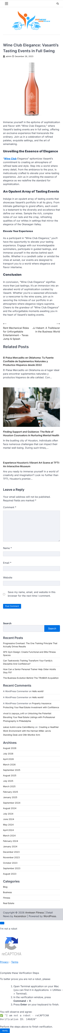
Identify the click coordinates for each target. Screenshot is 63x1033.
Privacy (4, 962)
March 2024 (9, 835)
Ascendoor (20, 916)
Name (7, 548)
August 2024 (9, 808)
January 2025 (10, 797)
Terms (14, 962)
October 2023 (10, 863)
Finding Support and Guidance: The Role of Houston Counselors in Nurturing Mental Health (31, 433)
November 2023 (11, 857)
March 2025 (9, 786)
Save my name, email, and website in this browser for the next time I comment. (31, 594)
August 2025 (9, 775)
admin (8, 56)
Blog (5, 887)
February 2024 (10, 841)
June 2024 (8, 819)
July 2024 (8, 813)
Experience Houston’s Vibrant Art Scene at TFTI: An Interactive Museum (31, 464)
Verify (5, 1031)
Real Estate (8, 903)
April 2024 (8, 830)
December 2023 (11, 852)
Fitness (6, 897)
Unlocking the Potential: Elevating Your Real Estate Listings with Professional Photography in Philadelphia (29, 717)
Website (7, 577)
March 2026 (9, 764)
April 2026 (8, 759)
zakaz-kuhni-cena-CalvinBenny (19, 727)
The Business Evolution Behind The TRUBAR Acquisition (31, 678)
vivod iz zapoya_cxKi (13, 713)
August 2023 (9, 873)
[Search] (57, 3)
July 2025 (8, 781)
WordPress (49, 916)
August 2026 (9, 748)
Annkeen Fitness (34, 912)
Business (7, 892)
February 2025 (10, 792)
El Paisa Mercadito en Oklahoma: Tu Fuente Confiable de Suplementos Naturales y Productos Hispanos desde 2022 (28, 361)
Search (7, 623)
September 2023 (11, 868)
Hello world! (38, 691)
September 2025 (11, 770)
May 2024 (8, 824)
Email (7, 562)
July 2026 (8, 753)
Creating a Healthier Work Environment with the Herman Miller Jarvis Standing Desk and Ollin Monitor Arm (31, 731)
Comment (9, 507)
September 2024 (11, 802)
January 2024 (10, 846)
